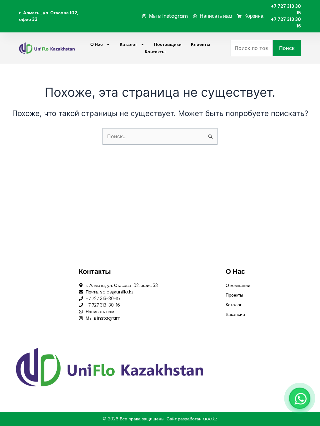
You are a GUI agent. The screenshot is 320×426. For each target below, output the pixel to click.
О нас (96, 44)
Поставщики (168, 44)
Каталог (128, 44)
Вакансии (235, 314)
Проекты (234, 295)
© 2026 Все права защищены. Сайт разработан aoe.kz (160, 419)
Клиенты (200, 44)
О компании (238, 285)
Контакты (155, 52)
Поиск (287, 48)
